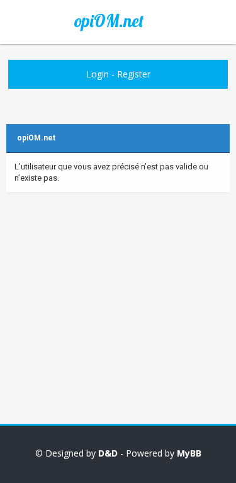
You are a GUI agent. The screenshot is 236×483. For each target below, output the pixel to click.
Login (97, 74)
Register (133, 74)
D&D (108, 453)
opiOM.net (108, 20)
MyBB (189, 453)
